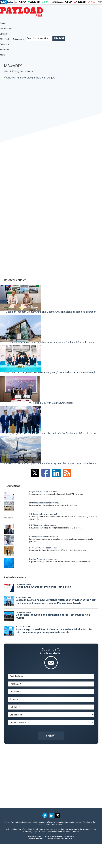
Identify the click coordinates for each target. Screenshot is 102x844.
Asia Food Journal (46, 839)
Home (3, 23)
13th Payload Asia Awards (12, 39)
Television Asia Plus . (65, 839)
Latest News (6, 28)
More (2, 55)
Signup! (51, 736)
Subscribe (4, 44)
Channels (4, 33)
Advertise (4, 49)
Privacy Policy (69, 836)
